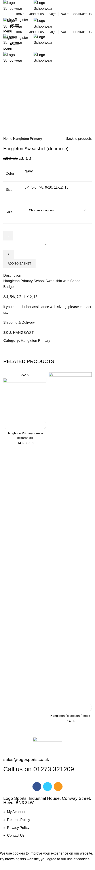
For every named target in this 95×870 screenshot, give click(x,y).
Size (9, 212)
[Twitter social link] (12, 348)
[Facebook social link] (7, 348)
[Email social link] (17, 348)
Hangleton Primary (27, 138)
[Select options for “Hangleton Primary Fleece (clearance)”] (7, 425)
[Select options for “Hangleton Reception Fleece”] (52, 707)
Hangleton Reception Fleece (70, 715)
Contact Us (16, 835)
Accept (8, 865)
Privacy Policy (18, 828)
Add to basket (19, 263)
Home (8, 138)
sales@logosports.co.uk (26, 759)
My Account (16, 812)
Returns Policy (18, 820)
